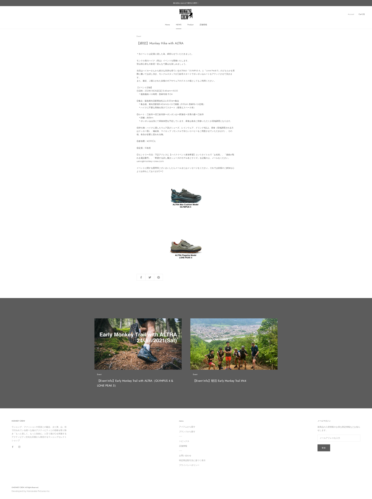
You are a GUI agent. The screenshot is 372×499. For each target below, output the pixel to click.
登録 (324, 448)
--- (180, 436)
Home (167, 24)
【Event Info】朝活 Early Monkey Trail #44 (219, 381)
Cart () (362, 14)
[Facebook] (13, 446)
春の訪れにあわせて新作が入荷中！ (186, 3)
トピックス (184, 441)
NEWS (178, 24)
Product (190, 24)
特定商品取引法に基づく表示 (192, 460)
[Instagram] (19, 446)
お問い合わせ (185, 455)
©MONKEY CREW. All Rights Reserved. (25, 487)
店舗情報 (203, 24)
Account (351, 14)
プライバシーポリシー (189, 465)
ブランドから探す (187, 431)
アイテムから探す (187, 426)
